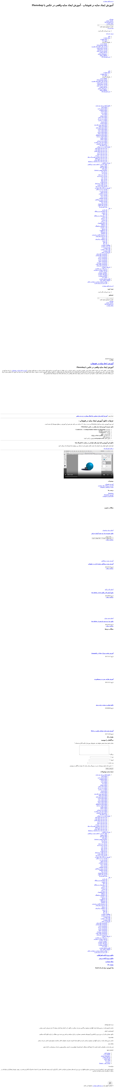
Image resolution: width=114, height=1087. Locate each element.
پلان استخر (104, 212)
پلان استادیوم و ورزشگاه (101, 211)
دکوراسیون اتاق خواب (101, 254)
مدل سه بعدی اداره (102, 152)
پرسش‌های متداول (102, 54)
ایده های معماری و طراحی (100, 270)
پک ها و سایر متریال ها (101, 186)
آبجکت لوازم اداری (102, 129)
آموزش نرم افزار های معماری (102, 188)
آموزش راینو (104, 196)
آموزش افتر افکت (102, 205)
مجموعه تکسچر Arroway (100, 170)
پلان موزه (104, 240)
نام (112, 757)
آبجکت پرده (104, 113)
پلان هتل (105, 242)
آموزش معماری (103, 271)
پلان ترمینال (104, 221)
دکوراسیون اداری (102, 257)
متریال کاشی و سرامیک (101, 183)
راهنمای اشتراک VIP (102, 45)
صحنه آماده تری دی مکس (103, 146)
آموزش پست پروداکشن (101, 199)
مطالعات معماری (105, 245)
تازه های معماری (106, 267)
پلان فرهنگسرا (103, 230)
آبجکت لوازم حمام (102, 133)
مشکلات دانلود (103, 55)
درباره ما (108, 1062)
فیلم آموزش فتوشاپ (108, 496)
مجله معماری (106, 37)
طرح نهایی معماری (105, 249)
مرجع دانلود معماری (98, 1085)
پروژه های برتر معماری (101, 268)
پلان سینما (104, 229)
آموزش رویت (103, 195)
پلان (109, 208)
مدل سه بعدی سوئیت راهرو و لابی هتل (97, 157)
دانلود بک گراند (103, 167)
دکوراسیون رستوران (102, 262)
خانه (109, 36)
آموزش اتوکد (104, 192)
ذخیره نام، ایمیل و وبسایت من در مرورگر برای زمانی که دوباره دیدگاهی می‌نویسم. (91, 765)
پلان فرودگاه (104, 232)
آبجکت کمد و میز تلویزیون (100, 124)
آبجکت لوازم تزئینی (102, 132)
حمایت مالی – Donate (104, 1063)
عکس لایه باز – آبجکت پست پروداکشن (97, 164)
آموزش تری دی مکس (101, 189)
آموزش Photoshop (108, 494)
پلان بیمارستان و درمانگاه (100, 215)
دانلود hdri (104, 168)
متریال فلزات (103, 182)
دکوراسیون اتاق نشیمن (101, 255)
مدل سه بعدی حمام (102, 154)
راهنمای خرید (103, 43)
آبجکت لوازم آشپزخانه (101, 127)
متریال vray (104, 171)
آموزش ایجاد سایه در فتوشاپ (19, 370)
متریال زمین (104, 179)
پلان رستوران (103, 227)
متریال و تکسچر (106, 163)
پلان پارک (104, 217)
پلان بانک (105, 214)
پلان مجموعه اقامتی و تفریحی (99, 234)
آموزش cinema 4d (102, 204)
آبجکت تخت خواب (102, 117)
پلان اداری (104, 210)
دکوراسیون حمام (103, 261)
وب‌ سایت (110, 763)
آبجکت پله (104, 114)
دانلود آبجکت (107, 1059)
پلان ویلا (105, 243)
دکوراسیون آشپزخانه (102, 265)
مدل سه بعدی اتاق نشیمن (100, 151)
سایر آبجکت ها (103, 145)
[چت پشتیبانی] (110, 1083)
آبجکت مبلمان (103, 139)
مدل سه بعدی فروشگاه (101, 158)
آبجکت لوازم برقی (102, 130)
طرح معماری (106, 248)
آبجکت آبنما (104, 107)
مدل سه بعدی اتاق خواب (101, 149)
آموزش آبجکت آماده (102, 48)
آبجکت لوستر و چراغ (102, 136)
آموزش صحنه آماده (102, 49)
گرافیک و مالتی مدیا (105, 280)
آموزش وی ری (103, 190)
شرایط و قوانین (103, 52)
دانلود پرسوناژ (103, 166)
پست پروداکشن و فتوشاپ (106, 487)
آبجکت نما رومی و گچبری (100, 142)
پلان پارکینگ (104, 218)
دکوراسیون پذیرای (102, 258)
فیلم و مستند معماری (104, 279)
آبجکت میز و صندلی (102, 141)
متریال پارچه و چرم (102, 176)
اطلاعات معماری (102, 276)
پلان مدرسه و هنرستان (101, 236)
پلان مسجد (104, 237)
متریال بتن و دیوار (102, 174)
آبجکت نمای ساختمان (101, 144)
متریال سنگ (104, 180)
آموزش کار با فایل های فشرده (99, 46)
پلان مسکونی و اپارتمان (101, 239)
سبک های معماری (102, 274)
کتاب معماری (106, 251)
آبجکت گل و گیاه (103, 126)
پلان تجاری (104, 220)
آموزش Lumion (103, 201)
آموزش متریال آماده (102, 51)
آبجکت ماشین (103, 138)
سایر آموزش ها (103, 207)
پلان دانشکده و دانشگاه (101, 226)
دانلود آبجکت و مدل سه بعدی (103, 105)
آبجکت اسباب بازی (102, 108)
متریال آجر (104, 173)
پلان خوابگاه (104, 224)
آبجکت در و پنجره (102, 120)
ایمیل (111, 760)
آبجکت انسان (104, 111)
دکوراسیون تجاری (102, 259)
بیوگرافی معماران (102, 273)
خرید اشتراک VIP (105, 57)
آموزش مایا (104, 202)
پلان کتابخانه (104, 233)
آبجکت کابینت (103, 123)
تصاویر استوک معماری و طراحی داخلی (97, 281)
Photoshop (110, 493)
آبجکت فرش (104, 121)
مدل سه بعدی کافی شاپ (100, 160)
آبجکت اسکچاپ (103, 110)
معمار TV (104, 40)
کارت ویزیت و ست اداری (100, 283)
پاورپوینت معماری (105, 246)
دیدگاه (111, 754)
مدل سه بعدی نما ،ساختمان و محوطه (97, 161)
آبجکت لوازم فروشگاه (101, 135)
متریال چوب (104, 177)
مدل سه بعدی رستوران (101, 155)
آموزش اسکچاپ (103, 193)
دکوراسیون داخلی (105, 252)
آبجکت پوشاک (103, 116)
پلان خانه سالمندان (102, 223)
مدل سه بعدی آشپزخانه (101, 148)
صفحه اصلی (107, 1053)
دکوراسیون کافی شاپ (101, 264)
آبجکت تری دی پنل (102, 119)
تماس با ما (107, 1060)
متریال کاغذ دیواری (102, 185)
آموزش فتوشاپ (103, 198)
